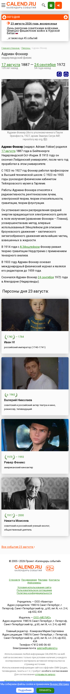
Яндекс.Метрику (59, 684)
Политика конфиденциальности (34, 593)
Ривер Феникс (14, 462)
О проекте (14, 580)
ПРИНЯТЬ (45, 690)
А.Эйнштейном (30, 247)
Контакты (54, 580)
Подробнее (25, 690)
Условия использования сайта (34, 587)
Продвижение (29, 580)
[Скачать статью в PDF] (59, 74)
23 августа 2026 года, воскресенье (34, 23)
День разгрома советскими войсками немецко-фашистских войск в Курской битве (33, 30)
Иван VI (9, 342)
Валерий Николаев (18, 400)
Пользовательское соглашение (34, 590)
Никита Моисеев (16, 520)
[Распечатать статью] (66, 74)
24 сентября (45, 64)
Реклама (42, 580)
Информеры (34, 582)
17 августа (10, 64)
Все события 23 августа (17, 547)
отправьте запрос (45, 674)
